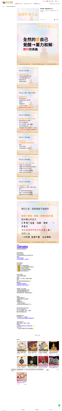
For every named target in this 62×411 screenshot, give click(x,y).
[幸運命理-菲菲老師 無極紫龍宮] (7, 2)
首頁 (3, 6)
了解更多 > (12, 370)
